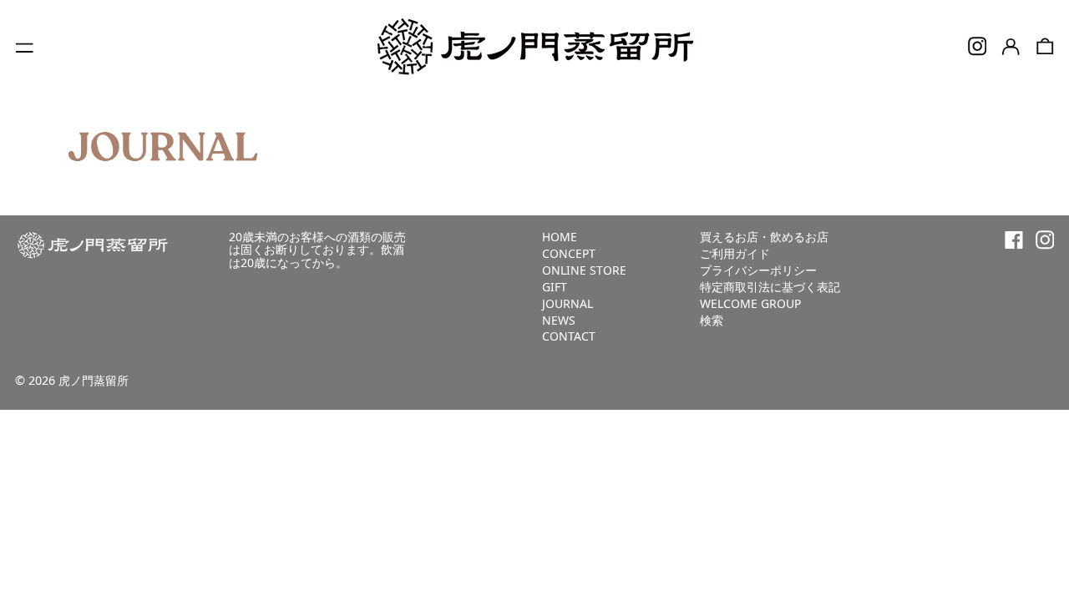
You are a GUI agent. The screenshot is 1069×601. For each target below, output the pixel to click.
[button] (1045, 46)
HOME (559, 237)
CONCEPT (568, 253)
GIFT (554, 287)
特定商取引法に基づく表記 (770, 287)
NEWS (558, 320)
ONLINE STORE (584, 270)
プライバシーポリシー (758, 270)
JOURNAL (567, 303)
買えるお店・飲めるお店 (764, 237)
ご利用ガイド (735, 253)
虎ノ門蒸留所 (93, 380)
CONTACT (568, 336)
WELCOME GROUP (750, 303)
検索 (711, 320)
